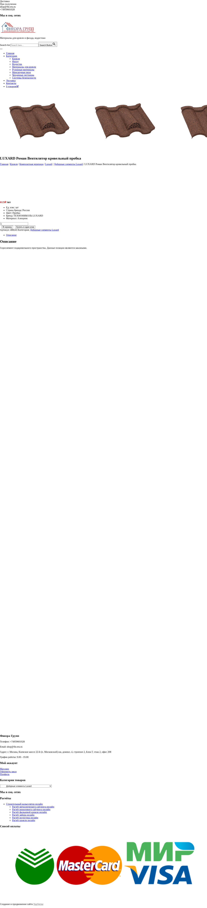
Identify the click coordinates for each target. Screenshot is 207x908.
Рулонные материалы (23, 69)
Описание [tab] (11, 235)
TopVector (38, 904)
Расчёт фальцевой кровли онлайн (29, 812)
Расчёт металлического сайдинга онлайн (33, 806)
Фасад (15, 61)
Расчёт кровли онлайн (23, 820)
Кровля (16, 58)
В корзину (7, 227)
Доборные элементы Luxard (68, 164)
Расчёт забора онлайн (23, 815)
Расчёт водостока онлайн (25, 817)
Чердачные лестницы (23, 75)
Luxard (48, 164)
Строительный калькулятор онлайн (24, 804)
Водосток (17, 64)
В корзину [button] (27, 305)
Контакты (11, 83)
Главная (10, 53)
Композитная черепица (31, 164)
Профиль (4, 774)
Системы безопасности (24, 77)
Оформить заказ (8, 771)
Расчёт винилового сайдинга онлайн (31, 809)
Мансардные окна (21, 72)
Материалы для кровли (24, 67)
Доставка (11, 80)
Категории (11, 56)
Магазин (4, 769)
